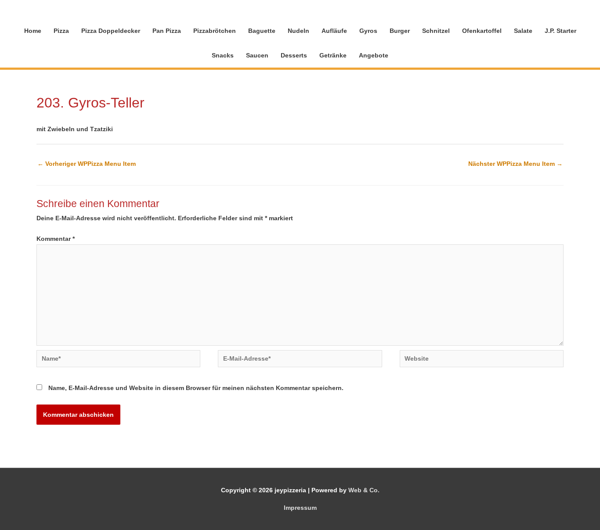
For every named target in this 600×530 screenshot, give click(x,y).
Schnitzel (436, 30)
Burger (400, 30)
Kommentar (55, 238)
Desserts (294, 55)
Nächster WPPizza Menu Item (515, 163)
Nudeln (298, 30)
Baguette (261, 30)
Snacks (223, 55)
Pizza (61, 30)
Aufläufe (334, 30)
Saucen (257, 55)
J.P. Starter (560, 30)
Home (32, 30)
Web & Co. (364, 490)
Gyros (368, 30)
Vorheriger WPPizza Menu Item (86, 163)
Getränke (333, 55)
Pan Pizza (166, 30)
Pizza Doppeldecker (110, 30)
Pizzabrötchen (214, 30)
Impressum (300, 507)
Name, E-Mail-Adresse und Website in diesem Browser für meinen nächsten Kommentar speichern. (195, 387)
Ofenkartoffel (482, 30)
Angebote (373, 55)
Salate (523, 30)
